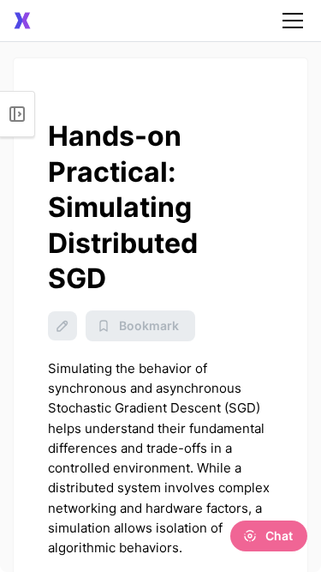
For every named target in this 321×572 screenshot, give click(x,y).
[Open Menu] (17, 114)
